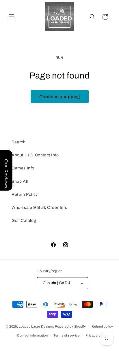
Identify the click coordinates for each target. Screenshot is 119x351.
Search (19, 142)
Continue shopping (59, 96)
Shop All (20, 181)
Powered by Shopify (70, 326)
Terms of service (66, 335)
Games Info (23, 168)
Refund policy (102, 326)
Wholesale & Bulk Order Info (39, 207)
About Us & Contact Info (35, 155)
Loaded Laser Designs (36, 326)
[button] (11, 16)
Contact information (32, 335)
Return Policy (25, 194)
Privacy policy (96, 335)
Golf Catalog (24, 220)
